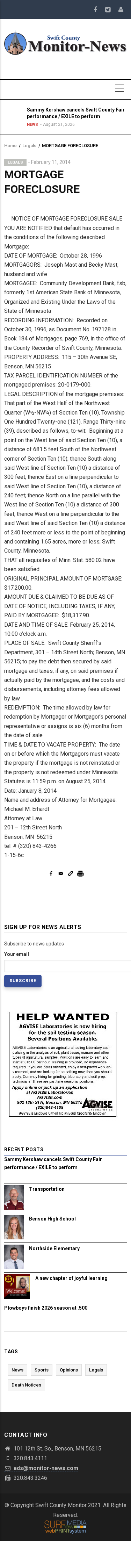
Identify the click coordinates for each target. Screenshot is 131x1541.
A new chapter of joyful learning (71, 1278)
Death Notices (26, 1385)
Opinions (69, 1370)
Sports (42, 1370)
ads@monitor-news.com (45, 1468)
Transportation (47, 1189)
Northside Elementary (54, 1248)
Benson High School (52, 1219)
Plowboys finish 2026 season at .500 (45, 1308)
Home (10, 145)
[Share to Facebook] (51, 873)
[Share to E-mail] (60, 873)
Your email (16, 954)
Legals (29, 145)
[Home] (65, 42)
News (32, 124)
